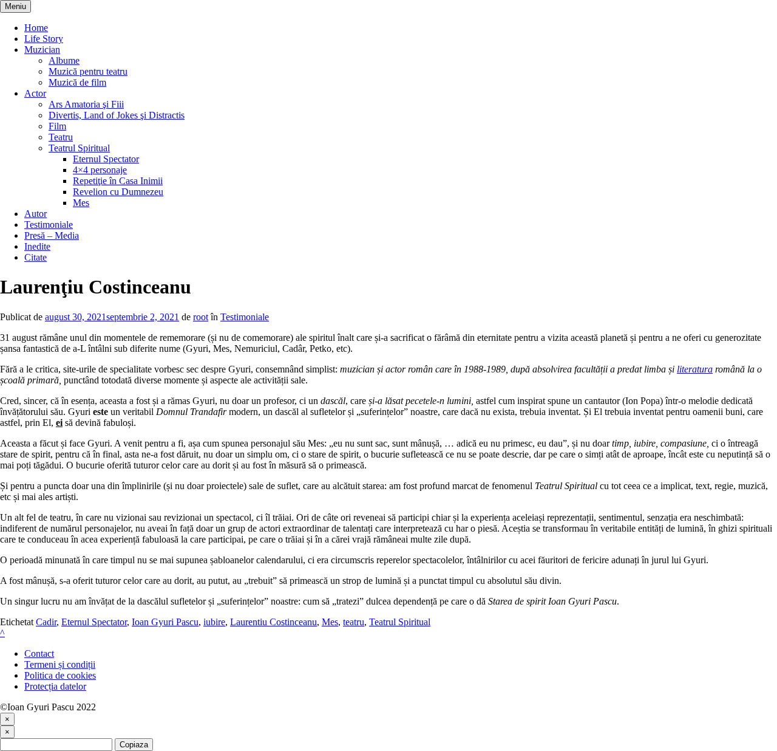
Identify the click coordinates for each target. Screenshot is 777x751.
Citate (35, 257)
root (200, 317)
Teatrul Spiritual (79, 148)
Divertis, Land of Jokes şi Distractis (117, 115)
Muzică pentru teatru (88, 71)
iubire (214, 622)
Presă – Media (51, 235)
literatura (695, 369)
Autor (35, 213)
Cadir (46, 622)
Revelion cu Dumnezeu (118, 192)
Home (36, 27)
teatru (353, 622)
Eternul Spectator (106, 159)
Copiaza (134, 744)
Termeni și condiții (59, 664)
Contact (39, 653)
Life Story (43, 38)
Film (57, 126)
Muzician (42, 49)
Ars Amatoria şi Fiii (86, 104)
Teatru (61, 137)
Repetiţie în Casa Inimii (118, 181)
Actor (35, 93)
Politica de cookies (60, 675)
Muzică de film (77, 82)
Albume (64, 60)
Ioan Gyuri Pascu (165, 622)
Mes (81, 202)
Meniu (15, 6)
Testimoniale (48, 224)
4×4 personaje (100, 170)
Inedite (37, 246)
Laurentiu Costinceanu (273, 622)
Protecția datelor (55, 686)
